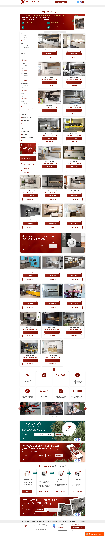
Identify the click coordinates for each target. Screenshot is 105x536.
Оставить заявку (27, 491)
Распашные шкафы (27, 117)
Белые (25, 35)
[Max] (81, 2)
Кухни (24, 114)
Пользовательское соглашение (59, 534)
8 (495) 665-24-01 (71, 0)
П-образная (26, 67)
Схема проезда (61, 527)
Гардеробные (26, 123)
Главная (21, 521)
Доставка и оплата (41, 521)
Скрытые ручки (26, 85)
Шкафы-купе (25, 120)
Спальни (24, 134)
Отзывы (77, 521)
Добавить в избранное (62, 530)
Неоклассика (26, 45)
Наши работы (26, 140)
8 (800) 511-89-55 (72, 2)
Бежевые (25, 37)
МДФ (24, 55)
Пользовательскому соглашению (39, 513)
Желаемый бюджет (41, 245)
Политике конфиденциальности (29, 513)
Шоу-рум (49, 521)
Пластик (25, 57)
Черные (25, 39)
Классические (26, 47)
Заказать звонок (61, 2)
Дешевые (25, 103)
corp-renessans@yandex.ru (78, 530)
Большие (25, 95)
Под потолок (26, 88)
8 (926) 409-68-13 (72, 3)
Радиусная (25, 65)
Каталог (33, 521)
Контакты (83, 521)
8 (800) (75, 524)
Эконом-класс (26, 105)
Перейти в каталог (78, 491)
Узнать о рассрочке (61, 491)
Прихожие (25, 128)
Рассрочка (54, 521)
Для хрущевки (26, 77)
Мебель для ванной (27, 137)
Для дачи (25, 78)
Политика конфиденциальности (46, 534)
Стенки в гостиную (27, 125)
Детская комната (27, 131)
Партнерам (72, 521)
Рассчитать (49, 53)
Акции (59, 521)
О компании (27, 521)
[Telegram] (78, 2)
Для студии (26, 75)
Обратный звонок (77, 527)
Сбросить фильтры (28, 109)
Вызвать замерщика (44, 491)
